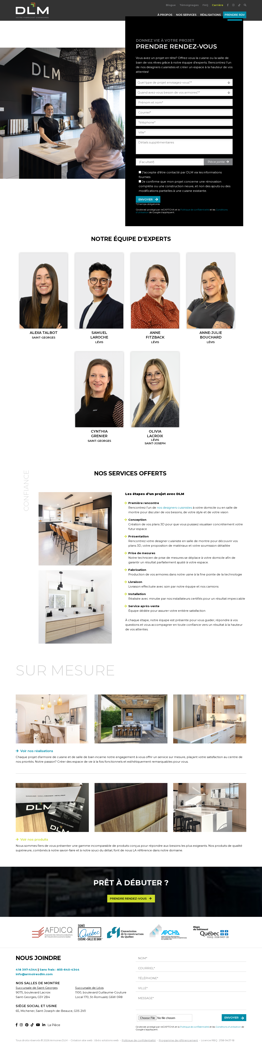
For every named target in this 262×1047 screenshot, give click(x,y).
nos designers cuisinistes (174, 507)
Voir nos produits (33, 839)
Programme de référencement (178, 1040)
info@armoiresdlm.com (34, 974)
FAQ (205, 5)
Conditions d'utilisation (228, 1026)
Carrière (217, 5)
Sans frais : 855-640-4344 (59, 969)
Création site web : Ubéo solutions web (95, 1040)
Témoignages (189, 5)
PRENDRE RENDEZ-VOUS (129, 898)
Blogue (171, 5)
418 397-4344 (26, 969)
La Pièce (54, 1025)
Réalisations (210, 15)
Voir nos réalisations (35, 751)
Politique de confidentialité (194, 209)
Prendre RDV (235, 15)
